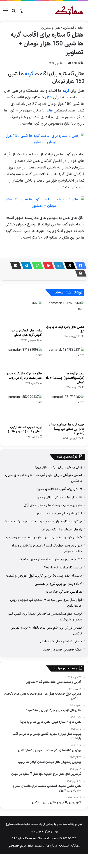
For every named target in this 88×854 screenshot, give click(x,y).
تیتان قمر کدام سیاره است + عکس (58, 513)
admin (76, 63)
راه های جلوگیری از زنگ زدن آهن (61, 529)
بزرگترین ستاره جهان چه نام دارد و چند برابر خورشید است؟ (43, 521)
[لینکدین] (57, 265)
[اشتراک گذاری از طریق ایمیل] (14, 265)
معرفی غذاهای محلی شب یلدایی (60, 641)
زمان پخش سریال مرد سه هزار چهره (58, 467)
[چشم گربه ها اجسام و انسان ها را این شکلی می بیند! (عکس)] (65, 407)
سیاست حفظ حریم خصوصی (26, 845)
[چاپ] (79, 273)
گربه (29, 74)
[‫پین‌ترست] (46, 265)
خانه (80, 28)
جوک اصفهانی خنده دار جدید (62, 649)
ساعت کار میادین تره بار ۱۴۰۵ (62, 567)
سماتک (75, 845)
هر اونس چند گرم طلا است (64, 591)
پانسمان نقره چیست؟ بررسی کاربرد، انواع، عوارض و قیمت (44, 575)
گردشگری (68, 28)
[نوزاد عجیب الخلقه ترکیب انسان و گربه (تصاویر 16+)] (23, 409)
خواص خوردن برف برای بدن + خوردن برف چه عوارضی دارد (43, 537)
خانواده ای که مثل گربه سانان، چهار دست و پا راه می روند (23, 375)
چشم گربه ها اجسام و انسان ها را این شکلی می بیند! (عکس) (66, 429)
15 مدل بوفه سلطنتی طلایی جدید (59, 497)
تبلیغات (64, 845)
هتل (48, 97)
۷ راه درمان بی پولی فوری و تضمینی (58, 583)
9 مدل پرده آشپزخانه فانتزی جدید (59, 489)
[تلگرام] (25, 265)
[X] (68, 265)
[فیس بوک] (79, 265)
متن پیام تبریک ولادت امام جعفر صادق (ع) (53, 505)
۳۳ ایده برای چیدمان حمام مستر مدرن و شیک (50, 559)
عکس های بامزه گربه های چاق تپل (65, 329)
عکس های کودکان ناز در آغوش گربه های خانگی (27, 332)
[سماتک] (69, 10)
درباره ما (51, 845)
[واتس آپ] (36, 265)
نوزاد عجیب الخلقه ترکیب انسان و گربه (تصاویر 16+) (25, 429)
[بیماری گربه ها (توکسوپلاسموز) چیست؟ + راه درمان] (65, 358)
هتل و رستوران (50, 28)
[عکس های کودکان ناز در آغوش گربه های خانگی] (23, 313)
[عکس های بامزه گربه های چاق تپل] (65, 311)
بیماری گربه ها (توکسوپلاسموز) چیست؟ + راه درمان (65, 378)
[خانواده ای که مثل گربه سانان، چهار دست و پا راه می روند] (23, 358)
